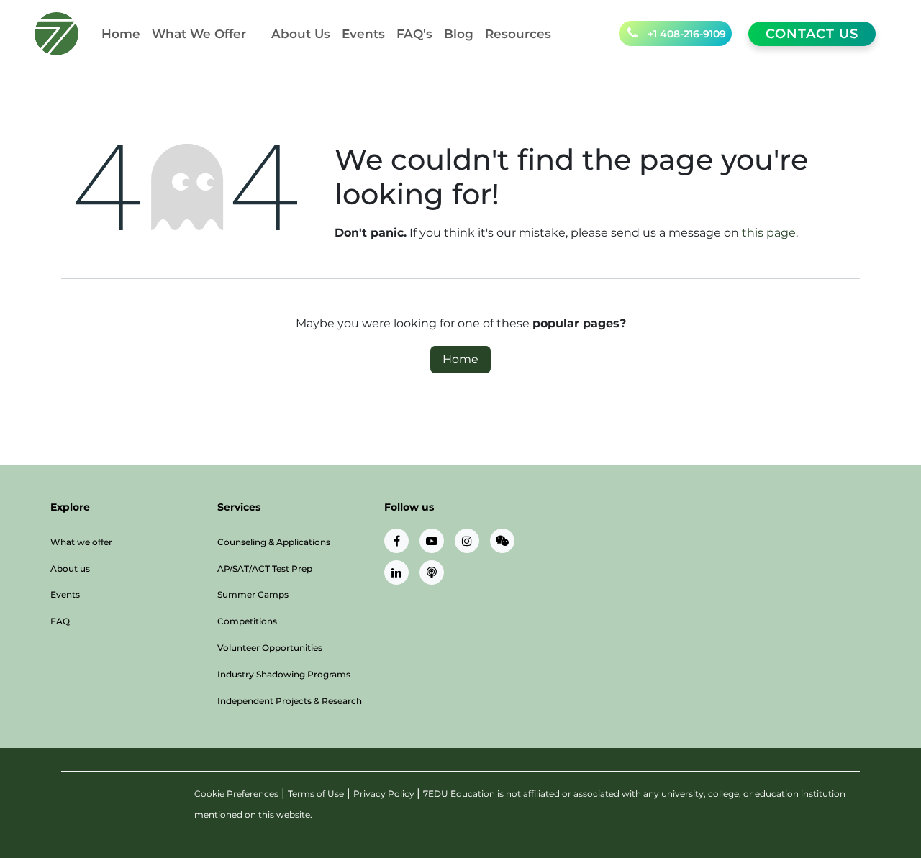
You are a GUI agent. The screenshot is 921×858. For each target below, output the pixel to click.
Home (460, 359)
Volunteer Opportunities (269, 647)
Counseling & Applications (273, 542)
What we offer (81, 542)
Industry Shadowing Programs (283, 674)
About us (70, 568)
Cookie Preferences (236, 793)
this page (769, 232)
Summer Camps (253, 594)
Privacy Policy (385, 793)
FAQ (60, 621)
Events (65, 594)
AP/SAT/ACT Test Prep (264, 568)
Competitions (247, 621)
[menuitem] (121, 34)
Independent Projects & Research (289, 700)
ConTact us (812, 34)
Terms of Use (316, 793)
